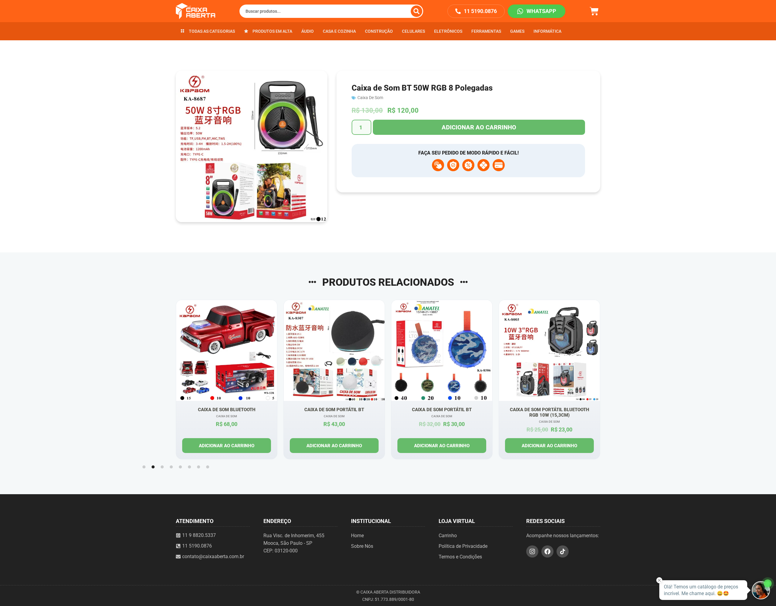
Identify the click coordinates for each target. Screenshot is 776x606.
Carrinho (448, 535)
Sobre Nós (362, 546)
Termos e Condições (460, 557)
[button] (144, 466)
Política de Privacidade (463, 546)
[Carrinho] (594, 10)
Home (357, 535)
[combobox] (331, 11)
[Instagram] (532, 551)
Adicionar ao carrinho (479, 127)
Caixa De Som (370, 97)
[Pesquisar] (416, 11)
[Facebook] (547, 551)
